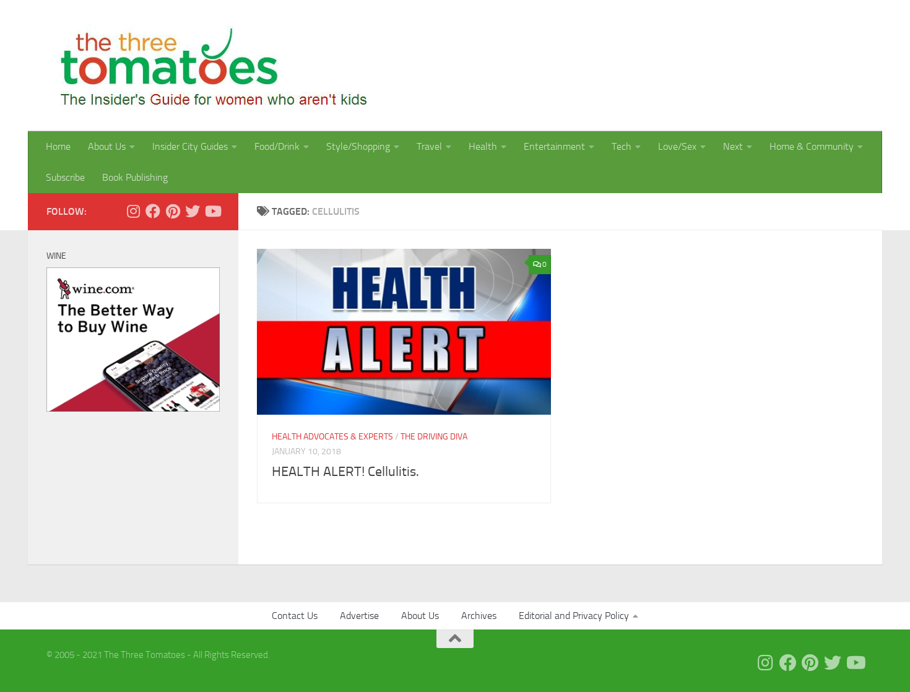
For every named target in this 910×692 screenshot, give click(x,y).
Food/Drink (277, 146)
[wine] (133, 408)
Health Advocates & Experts (332, 436)
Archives (478, 615)
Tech (621, 146)
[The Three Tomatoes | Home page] (208, 65)
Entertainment (554, 146)
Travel (429, 146)
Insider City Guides (190, 146)
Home (58, 146)
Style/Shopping (358, 146)
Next (733, 146)
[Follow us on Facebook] (152, 211)
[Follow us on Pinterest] (172, 211)
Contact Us (295, 615)
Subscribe (65, 177)
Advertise (359, 615)
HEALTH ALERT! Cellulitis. (345, 472)
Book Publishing (135, 177)
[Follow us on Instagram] (133, 211)
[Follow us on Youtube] (212, 211)
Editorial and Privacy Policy (574, 615)
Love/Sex (677, 146)
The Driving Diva (434, 436)
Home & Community (811, 146)
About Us (107, 146)
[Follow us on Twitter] (192, 211)
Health (483, 146)
